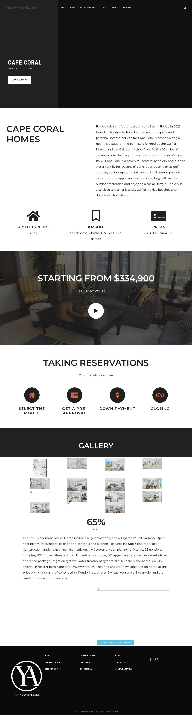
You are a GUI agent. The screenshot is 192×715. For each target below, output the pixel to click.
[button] (115, 642)
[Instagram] (156, 659)
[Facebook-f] (150, 659)
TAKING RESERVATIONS (20, 80)
